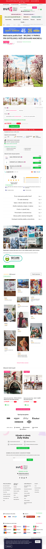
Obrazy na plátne (26, 493)
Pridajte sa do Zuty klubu (22, 448)
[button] (35, 274)
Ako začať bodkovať (23, 4)
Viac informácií (39, 513)
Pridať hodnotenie (8, 185)
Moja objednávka (16, 499)
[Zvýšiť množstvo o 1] (8, 125)
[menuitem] (16, 14)
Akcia (25, 498)
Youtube (35, 427)
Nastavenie (8, 546)
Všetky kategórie (26, 500)
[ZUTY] (22, 467)
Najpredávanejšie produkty (26, 496)
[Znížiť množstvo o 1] (8, 127)
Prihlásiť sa (29, 460)
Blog (3, 500)
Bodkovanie (26, 491)
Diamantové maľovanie (27, 489)
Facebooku (17, 427)
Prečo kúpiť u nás (5, 498)
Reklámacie (15, 493)
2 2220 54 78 (9, 172)
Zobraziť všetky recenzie (22, 362)
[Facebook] (19, 477)
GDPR (14, 495)
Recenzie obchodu (37, 487)
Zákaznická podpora (26, 11)
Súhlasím (37, 541)
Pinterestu (23, 429)
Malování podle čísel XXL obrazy (28, 503)
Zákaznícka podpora (23, 473)
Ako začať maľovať (6, 4)
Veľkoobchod (36, 490)
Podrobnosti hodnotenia (26, 41)
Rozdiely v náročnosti (6, 494)
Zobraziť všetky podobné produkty (22, 409)
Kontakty (14, 486)
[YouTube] (23, 477)
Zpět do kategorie (9, 266)
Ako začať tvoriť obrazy (14, 4)
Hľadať (34, 7)
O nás (35, 485)
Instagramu (26, 427)
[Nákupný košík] (41, 9)
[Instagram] (21, 477)
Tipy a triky (4, 492)
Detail (7, 405)
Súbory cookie (15, 497)
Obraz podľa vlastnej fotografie (27, 486)
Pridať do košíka (14, 126)
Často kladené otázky (6, 496)
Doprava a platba (16, 491)
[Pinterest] (26, 477)
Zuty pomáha (36, 492)
